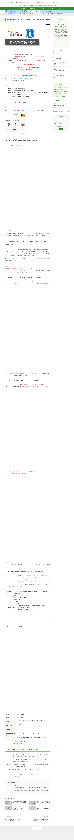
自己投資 (50, 5)
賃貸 (56, 93)
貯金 (55, 5)
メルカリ (60, 89)
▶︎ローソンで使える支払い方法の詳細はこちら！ (16, 134)
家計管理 (61, 94)
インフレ (56, 96)
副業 (61, 91)
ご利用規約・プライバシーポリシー (59, 105)
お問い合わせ (55, 107)
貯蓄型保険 (63, 96)
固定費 (56, 94)
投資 (20, 5)
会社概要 (54, 103)
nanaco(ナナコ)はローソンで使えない (16, 88)
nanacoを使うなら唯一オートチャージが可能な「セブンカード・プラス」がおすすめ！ (27, 92)
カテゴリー (56, 121)
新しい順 (61, 126)
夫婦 (60, 93)
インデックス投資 (43, 5)
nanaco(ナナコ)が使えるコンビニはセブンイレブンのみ (20, 90)
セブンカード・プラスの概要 (14, 94)
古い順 (66, 126)
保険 (66, 91)
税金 (64, 93)
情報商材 (56, 91)
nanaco (48, 21)
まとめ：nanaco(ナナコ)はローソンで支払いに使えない (20, 96)
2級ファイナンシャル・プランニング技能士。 (31, 787)
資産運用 (25, 5)
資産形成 (31, 5)
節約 (36, 5)
